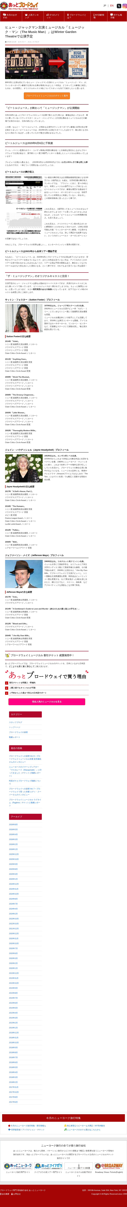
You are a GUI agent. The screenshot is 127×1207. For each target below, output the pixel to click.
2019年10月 (14, 983)
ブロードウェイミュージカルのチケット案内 (47, 96)
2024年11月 (13, 889)
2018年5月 (13, 1067)
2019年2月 (13, 1023)
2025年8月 (13, 869)
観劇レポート (14, 737)
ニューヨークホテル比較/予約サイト (78, 1174)
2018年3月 (13, 1077)
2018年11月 (13, 1038)
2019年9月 (13, 988)
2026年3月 (13, 839)
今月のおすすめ (10, 16)
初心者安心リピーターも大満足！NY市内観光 (85, 1126)
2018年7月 (13, 1057)
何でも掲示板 (116, 16)
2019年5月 (13, 1008)
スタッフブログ (33, 42)
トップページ (14, 727)
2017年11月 (13, 1087)
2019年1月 (13, 1028)
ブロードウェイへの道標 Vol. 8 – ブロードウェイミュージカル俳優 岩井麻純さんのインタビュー (25, 759)
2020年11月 (13, 938)
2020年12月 (14, 933)
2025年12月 (14, 854)
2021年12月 (14, 928)
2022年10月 (14, 924)
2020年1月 (13, 968)
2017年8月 (13, 1097)
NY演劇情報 (99, 16)
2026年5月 (13, 829)
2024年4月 (13, 909)
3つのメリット (53, 16)
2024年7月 (13, 904)
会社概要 (5, 1194)
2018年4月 (13, 1072)
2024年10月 (14, 894)
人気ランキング (32, 16)
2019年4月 (13, 1013)
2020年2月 (13, 963)
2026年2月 (13, 844)
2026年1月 (13, 849)
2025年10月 (14, 859)
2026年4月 (13, 834)
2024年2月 (13, 914)
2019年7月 (13, 998)
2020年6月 (13, 953)
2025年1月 (13, 879)
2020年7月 (13, 948)
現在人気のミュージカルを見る (47, 702)
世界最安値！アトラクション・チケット (28, 1130)
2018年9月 (13, 1047)
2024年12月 (14, 884)
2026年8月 (13, 824)
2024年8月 (13, 899)
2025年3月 (13, 874)
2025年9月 (13, 864)
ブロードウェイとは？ (76, 16)
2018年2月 (13, 1082)
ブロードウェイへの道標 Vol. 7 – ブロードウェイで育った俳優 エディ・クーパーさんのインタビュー (25, 792)
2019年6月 (13, 1003)
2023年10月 (14, 919)
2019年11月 (13, 978)
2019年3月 (13, 1018)
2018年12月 (14, 1033)
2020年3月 (13, 958)
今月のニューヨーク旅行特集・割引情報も (28, 1126)
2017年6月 (13, 1102)
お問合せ (17, 1194)
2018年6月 (13, 1062)
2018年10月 (14, 1042)
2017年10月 (14, 1092)
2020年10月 (14, 943)
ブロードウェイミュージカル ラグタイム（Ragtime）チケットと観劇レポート (25, 803)
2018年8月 (13, 1052)
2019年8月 (13, 993)
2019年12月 (14, 973)
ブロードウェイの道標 (18, 732)
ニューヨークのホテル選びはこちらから (83, 1130)
